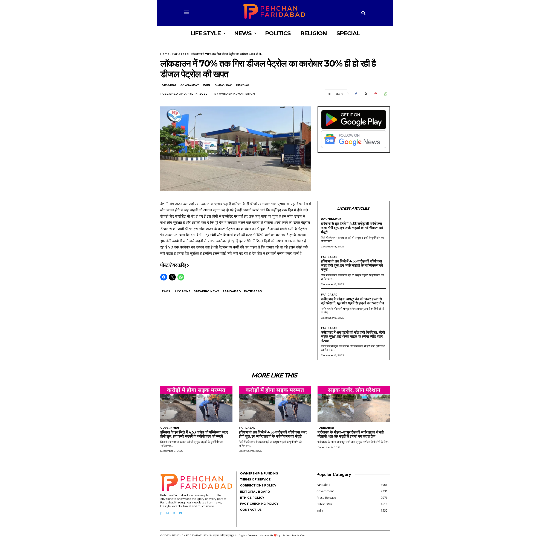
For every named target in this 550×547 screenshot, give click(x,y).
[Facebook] (355, 93)
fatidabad (253, 291)
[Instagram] (167, 513)
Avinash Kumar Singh (237, 93)
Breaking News (207, 291)
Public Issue (222, 85)
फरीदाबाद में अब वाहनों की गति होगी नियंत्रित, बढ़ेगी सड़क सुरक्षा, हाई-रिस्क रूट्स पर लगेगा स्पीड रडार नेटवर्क (353, 336)
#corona (182, 291)
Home (165, 54)
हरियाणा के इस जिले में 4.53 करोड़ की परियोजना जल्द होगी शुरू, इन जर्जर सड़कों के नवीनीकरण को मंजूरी (352, 227)
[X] (365, 93)
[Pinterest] (375, 93)
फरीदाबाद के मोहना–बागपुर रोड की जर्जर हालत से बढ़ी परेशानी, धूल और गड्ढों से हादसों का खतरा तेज (352, 301)
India (206, 85)
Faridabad (180, 54)
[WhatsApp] (385, 93)
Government (189, 85)
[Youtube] (180, 513)
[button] (363, 13)
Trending (242, 85)
